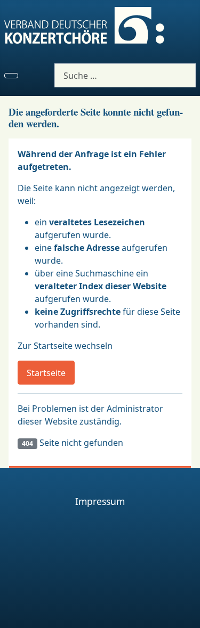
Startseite (46, 373)
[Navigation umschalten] (11, 75)
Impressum (100, 501)
